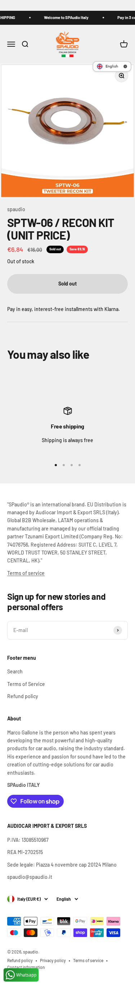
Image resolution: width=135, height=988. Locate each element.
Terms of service (26, 573)
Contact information (26, 967)
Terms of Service (26, 684)
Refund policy (22, 696)
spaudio (16, 209)
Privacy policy (53, 960)
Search (15, 671)
